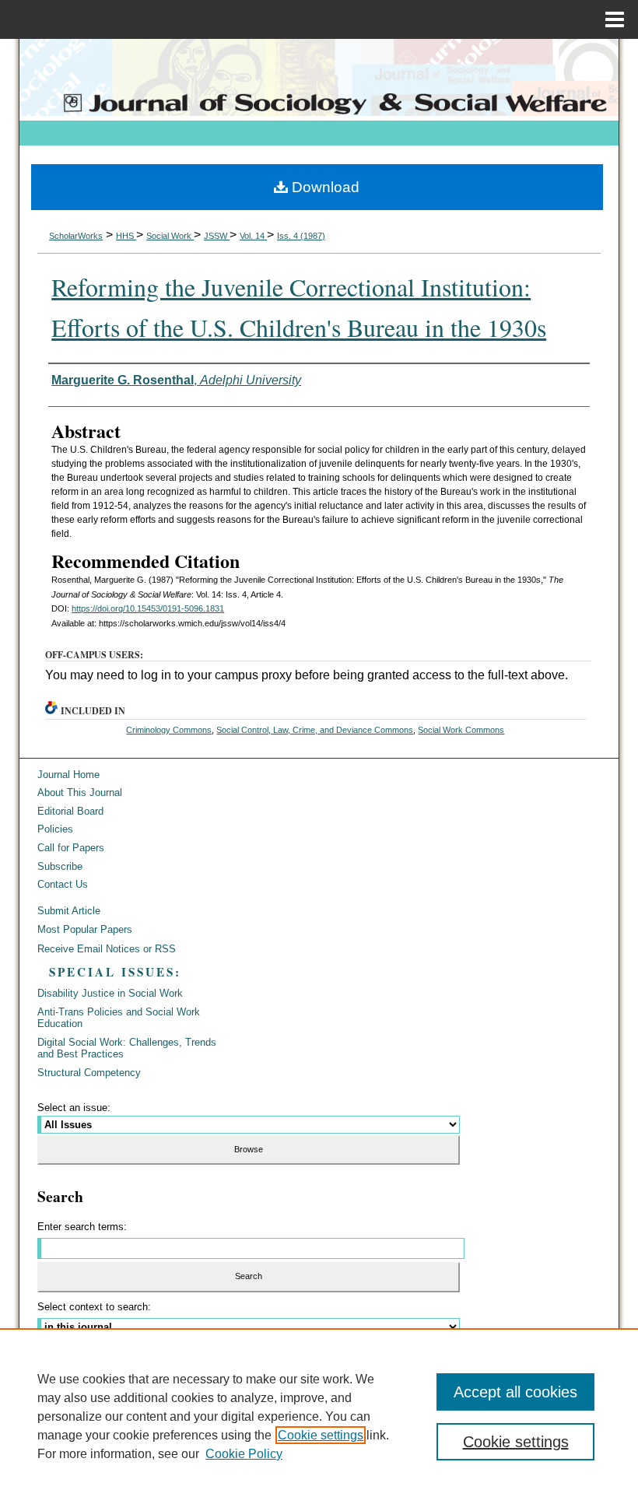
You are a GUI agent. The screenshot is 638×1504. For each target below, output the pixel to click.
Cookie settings (320, 1435)
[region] (319, 1416)
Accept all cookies (515, 1392)
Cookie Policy (243, 1453)
